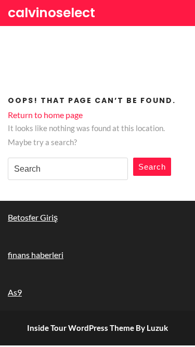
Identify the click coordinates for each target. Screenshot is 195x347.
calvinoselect (51, 13)
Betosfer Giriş (33, 217)
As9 (15, 292)
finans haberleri (35, 255)
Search (152, 166)
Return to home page (45, 115)
